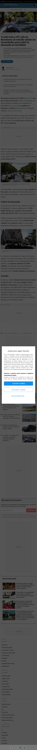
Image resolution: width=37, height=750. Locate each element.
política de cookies (18, 369)
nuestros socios (25, 354)
